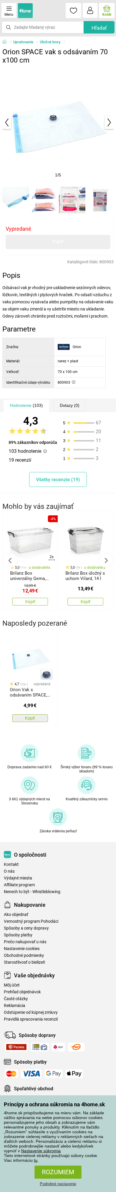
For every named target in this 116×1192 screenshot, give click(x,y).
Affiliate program (19, 885)
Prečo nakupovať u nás (25, 942)
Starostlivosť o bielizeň (24, 962)
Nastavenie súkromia (41, 1150)
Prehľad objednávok (22, 992)
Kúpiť (58, 241)
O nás (9, 871)
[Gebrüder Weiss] (76, 1047)
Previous (10, 560)
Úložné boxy (50, 42)
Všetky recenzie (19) (58, 479)
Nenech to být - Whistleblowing (32, 892)
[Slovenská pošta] (40, 1047)
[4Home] (6, 42)
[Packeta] (16, 1047)
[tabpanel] (58, 122)
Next (105, 560)
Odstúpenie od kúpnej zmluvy (31, 1012)
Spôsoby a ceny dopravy (26, 928)
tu (35, 1160)
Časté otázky (16, 999)
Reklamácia (14, 1005)
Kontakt (11, 864)
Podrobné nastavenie (58, 1184)
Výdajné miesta (18, 878)
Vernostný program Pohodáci (31, 921)
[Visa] (31, 1073)
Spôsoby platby (18, 935)
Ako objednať (16, 914)
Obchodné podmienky (24, 955)
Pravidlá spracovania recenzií (31, 1019)
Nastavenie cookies (22, 948)
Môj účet (12, 985)
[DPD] (58, 1047)
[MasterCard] (11, 1073)
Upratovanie (23, 42)
